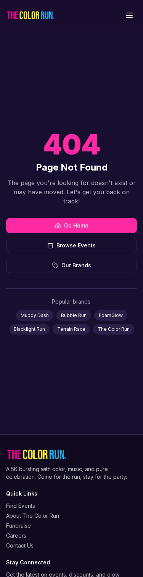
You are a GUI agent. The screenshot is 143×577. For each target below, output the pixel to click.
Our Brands (76, 265)
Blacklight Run (29, 329)
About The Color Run (32, 515)
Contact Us (20, 545)
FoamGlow (111, 315)
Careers (16, 535)
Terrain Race (71, 329)
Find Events (20, 505)
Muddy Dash (35, 315)
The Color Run (114, 329)
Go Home (76, 225)
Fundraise (18, 525)
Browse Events (76, 245)
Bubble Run (74, 315)
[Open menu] (129, 15)
